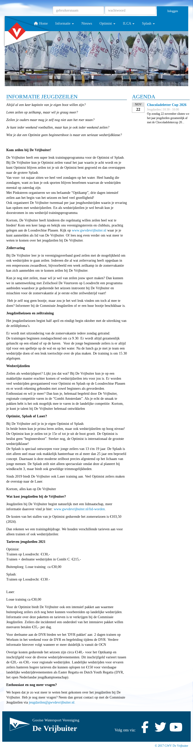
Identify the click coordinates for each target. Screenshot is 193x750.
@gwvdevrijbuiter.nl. (52, 702)
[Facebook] (144, 730)
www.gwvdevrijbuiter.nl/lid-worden (79, 509)
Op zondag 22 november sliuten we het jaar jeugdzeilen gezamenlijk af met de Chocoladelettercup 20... (168, 118)
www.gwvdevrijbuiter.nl (89, 230)
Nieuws (86, 23)
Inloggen (172, 11)
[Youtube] (176, 730)
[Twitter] (160, 730)
